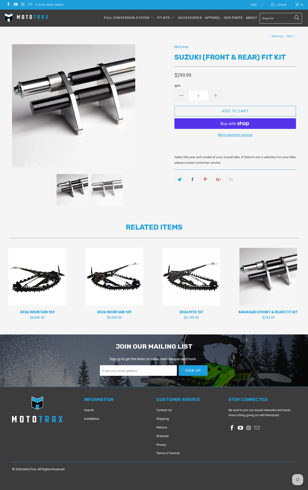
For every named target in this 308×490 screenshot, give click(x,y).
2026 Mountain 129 (114, 277)
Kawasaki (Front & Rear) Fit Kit (268, 277)
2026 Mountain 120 (37, 277)
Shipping (162, 419)
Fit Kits (164, 17)
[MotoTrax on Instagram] (23, 4)
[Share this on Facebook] (192, 180)
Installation (91, 419)
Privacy (161, 444)
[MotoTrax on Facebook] (8, 4)
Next (290, 36)
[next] (161, 105)
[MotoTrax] (27, 18)
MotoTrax (29, 469)
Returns (161, 427)
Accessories (190, 17)
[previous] (20, 105)
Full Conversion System (127, 17)
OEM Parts (233, 17)
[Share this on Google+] (218, 180)
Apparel (213, 17)
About (251, 17)
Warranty (162, 436)
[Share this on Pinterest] (205, 180)
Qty (177, 86)
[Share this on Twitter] (179, 180)
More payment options (235, 135)
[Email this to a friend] (230, 180)
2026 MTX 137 (191, 277)
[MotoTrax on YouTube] (15, 4)
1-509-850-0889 (50, 4)
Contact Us (164, 410)
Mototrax (181, 47)
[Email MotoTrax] (30, 4)
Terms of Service (168, 453)
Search (89, 410)
